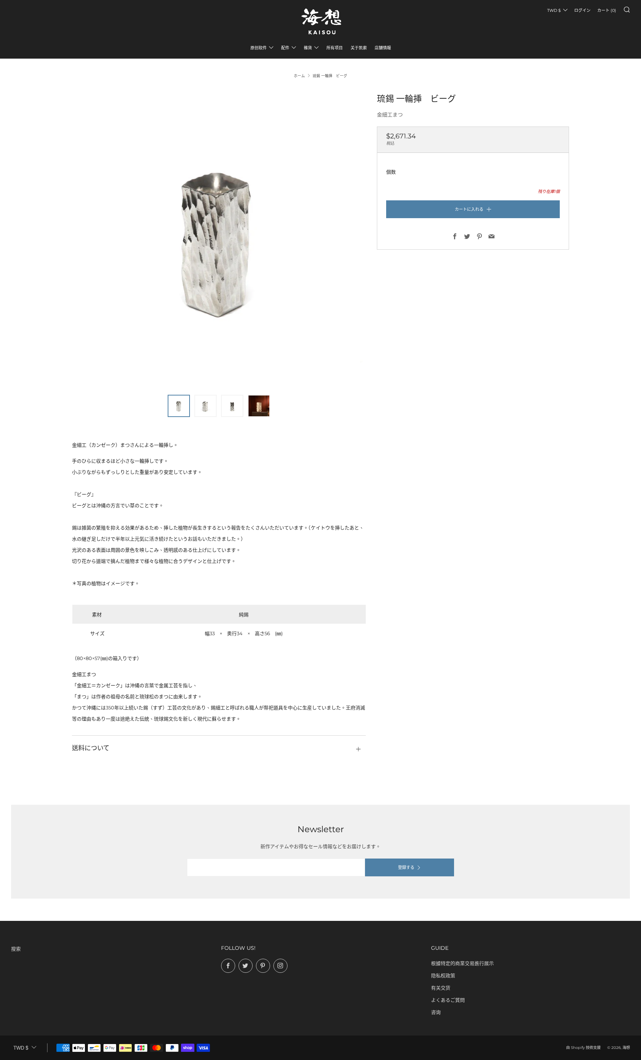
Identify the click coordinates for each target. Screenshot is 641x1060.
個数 (391, 172)
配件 (285, 47)
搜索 (16, 949)
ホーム (299, 76)
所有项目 (334, 47)
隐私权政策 (443, 975)
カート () (606, 10)
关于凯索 (359, 47)
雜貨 (308, 47)
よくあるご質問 (448, 1000)
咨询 (436, 1012)
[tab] (179, 406)
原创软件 (258, 47)
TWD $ (554, 10)
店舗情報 (383, 47)
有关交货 (440, 988)
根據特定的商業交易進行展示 (462, 963)
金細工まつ (390, 114)
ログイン (582, 10)
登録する (406, 867)
